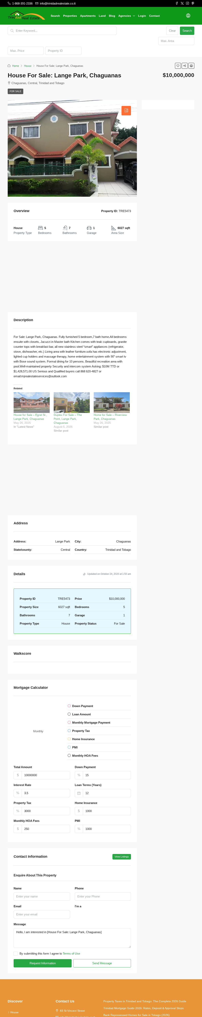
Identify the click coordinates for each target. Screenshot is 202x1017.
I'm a (78, 906)
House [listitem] (14, 1012)
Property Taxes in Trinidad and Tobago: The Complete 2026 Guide (144, 1001)
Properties (70, 15)
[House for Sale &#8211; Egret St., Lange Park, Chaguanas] (32, 402)
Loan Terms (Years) (88, 785)
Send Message (102, 963)
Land (102, 15)
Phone (79, 888)
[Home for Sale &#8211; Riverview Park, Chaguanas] (112, 402)
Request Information (43, 963)
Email (17, 906)
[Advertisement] (72, 276)
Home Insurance (86, 803)
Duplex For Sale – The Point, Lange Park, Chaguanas (68, 418)
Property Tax (22, 803)
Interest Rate (22, 785)
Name (18, 888)
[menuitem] (188, 16)
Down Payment (85, 767)
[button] (178, 66)
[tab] (126, 110)
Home (15, 65)
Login (142, 15)
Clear (172, 30)
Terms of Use (71, 953)
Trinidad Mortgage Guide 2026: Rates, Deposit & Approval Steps (143, 1008)
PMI (77, 820)
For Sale (15, 91)
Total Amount (23, 767)
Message (20, 924)
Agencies (124, 15)
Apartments (88, 15)
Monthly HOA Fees (26, 820)
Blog (112, 15)
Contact (154, 15)
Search (55, 15)
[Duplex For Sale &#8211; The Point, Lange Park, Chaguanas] (72, 402)
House (27, 65)
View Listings (122, 856)
